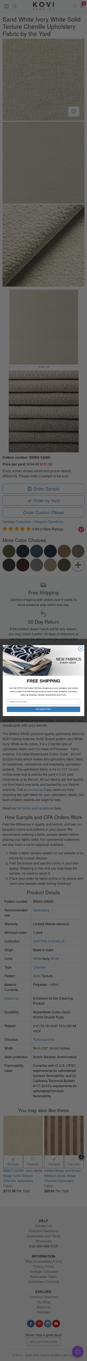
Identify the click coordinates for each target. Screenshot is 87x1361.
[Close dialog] (80, 648)
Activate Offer (43, 709)
